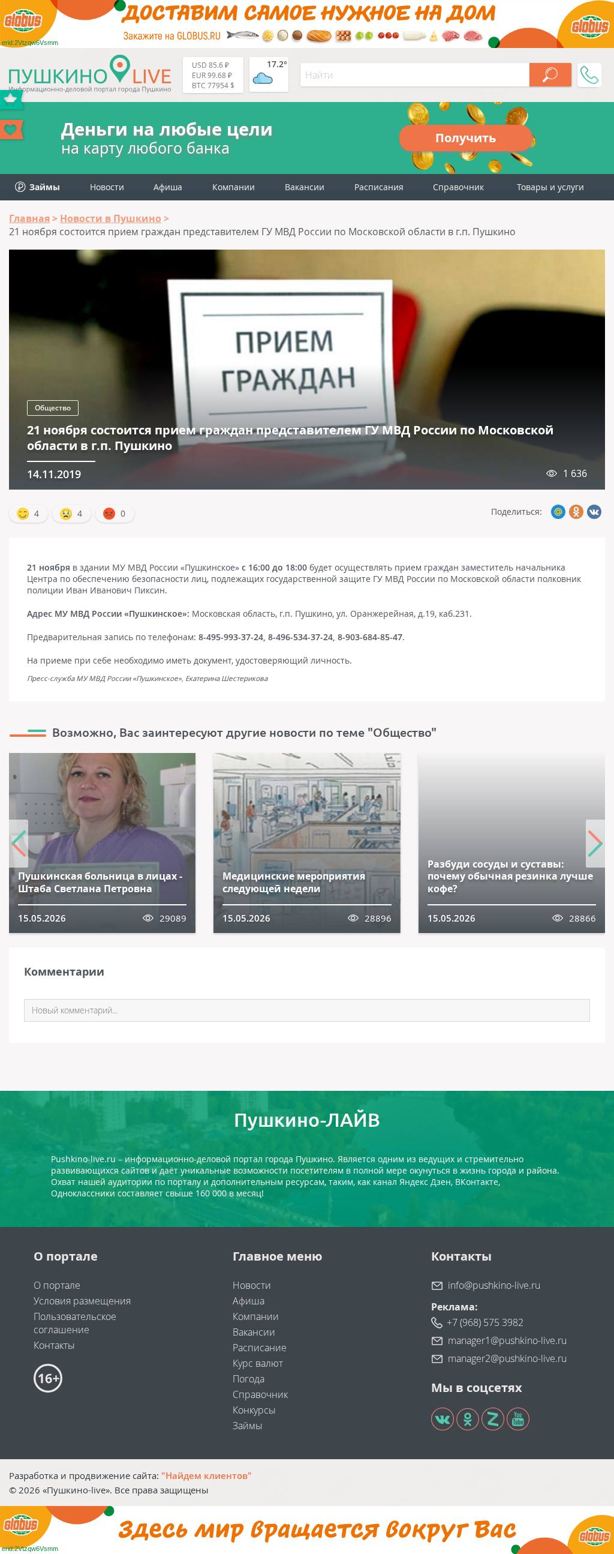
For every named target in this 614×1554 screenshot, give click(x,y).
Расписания (379, 187)
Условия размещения (82, 1300)
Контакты (54, 1345)
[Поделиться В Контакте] (594, 512)
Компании (233, 187)
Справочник (458, 187)
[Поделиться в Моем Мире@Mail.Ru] (558, 512)
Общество (53, 408)
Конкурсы (254, 1410)
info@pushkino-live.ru (494, 1285)
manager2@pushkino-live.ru (507, 1358)
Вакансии (304, 187)
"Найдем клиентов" (206, 1475)
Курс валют (258, 1363)
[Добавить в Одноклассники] (576, 512)
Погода (248, 1378)
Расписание (260, 1347)
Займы (248, 1425)
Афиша (168, 187)
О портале (57, 1285)
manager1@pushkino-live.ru (507, 1340)
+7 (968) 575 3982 (485, 1322)
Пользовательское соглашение (75, 1323)
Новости (107, 187)
